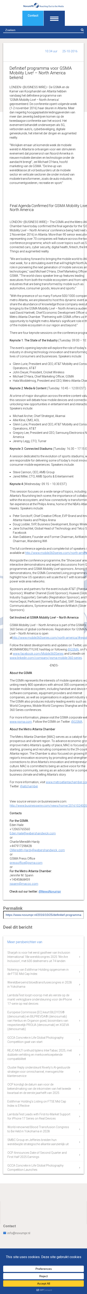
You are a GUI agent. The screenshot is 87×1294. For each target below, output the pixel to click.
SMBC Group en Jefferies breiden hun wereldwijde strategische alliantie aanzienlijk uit (38, 1142)
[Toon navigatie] (54, 18)
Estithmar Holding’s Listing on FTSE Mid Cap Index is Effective (36, 1103)
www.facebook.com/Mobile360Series (38, 653)
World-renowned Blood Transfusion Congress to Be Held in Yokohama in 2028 (38, 1129)
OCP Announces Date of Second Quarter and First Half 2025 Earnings (37, 1155)
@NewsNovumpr (50, 891)
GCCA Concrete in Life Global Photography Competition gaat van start (35, 1040)
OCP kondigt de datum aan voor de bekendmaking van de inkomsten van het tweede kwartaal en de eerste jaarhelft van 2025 (39, 1089)
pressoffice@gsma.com (26, 862)
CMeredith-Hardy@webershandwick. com (37, 850)
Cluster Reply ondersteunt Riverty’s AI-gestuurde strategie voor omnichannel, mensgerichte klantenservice (38, 1072)
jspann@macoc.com (24, 883)
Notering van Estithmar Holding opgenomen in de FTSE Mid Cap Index (38, 971)
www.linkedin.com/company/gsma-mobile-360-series (46, 657)
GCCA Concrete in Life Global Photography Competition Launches (35, 1167)
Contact (33, 15)
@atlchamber (29, 786)
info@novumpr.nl (18, 1233)
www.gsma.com (21, 721)
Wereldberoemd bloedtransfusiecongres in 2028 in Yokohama (39, 984)
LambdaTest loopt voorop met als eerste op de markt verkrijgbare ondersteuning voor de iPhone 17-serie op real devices (39, 999)
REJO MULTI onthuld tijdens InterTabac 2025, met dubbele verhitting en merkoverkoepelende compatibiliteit (39, 1055)
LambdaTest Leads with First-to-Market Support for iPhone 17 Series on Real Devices (38, 1116)
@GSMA (73, 649)
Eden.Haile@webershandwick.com (33, 833)
